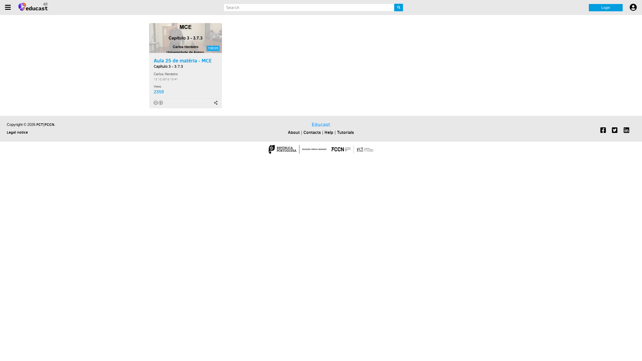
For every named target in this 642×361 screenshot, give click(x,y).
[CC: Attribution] (159, 103)
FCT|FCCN (45, 124)
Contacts (312, 132)
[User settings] (633, 7)
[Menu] (8, 7)
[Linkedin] (626, 130)
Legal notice (17, 132)
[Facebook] (603, 130)
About (294, 132)
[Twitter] (614, 130)
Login (605, 8)
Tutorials (345, 132)
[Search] (398, 7)
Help (329, 132)
